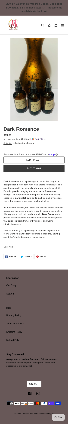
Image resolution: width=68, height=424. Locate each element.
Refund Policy (13, 340)
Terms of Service (15, 323)
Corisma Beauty (29, 414)
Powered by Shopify (44, 414)
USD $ (33, 384)
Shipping (7, 143)
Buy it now (34, 168)
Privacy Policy (13, 315)
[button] (24, 139)
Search (10, 293)
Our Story (11, 285)
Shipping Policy (14, 331)
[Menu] (62, 25)
